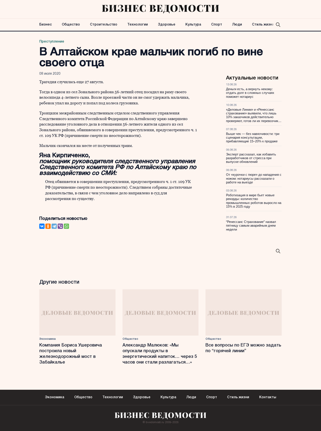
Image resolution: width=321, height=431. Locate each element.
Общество (71, 24)
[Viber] (60, 226)
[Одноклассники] (48, 226)
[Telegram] (54, 226)
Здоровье (166, 24)
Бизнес (45, 24)
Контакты (267, 397)
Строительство (103, 24)
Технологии (137, 24)
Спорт (216, 24)
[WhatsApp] (66, 226)
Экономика (47, 339)
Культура (193, 24)
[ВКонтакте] (42, 226)
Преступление (51, 41)
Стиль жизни (263, 24)
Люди (237, 24)
